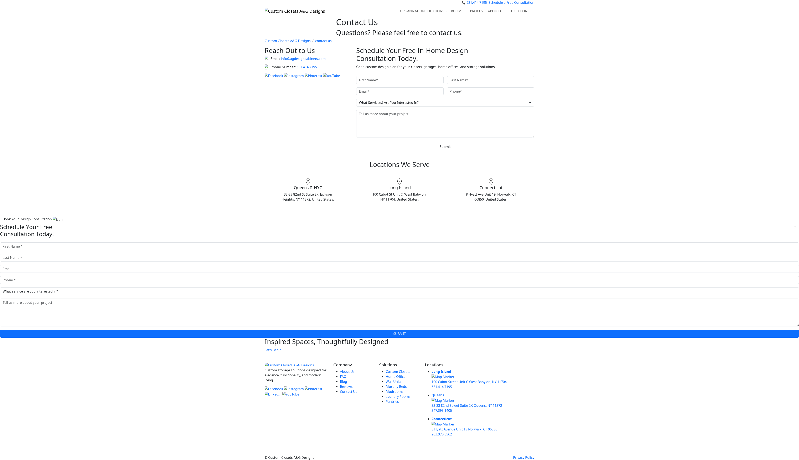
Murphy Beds (396, 386)
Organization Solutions (422, 11)
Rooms (457, 11)
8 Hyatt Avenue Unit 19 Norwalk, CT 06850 (464, 429)
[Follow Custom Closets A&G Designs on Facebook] (274, 75)
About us (496, 11)
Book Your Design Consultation (28, 219)
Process (477, 11)
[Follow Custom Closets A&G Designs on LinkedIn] (273, 394)
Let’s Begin (273, 350)
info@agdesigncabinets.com (303, 58)
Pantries (392, 401)
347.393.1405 (442, 410)
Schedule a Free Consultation (511, 2)
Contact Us (348, 391)
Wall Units (394, 381)
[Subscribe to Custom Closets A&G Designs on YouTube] (331, 75)
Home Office (396, 376)
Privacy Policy (523, 457)
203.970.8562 (442, 434)
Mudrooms (394, 391)
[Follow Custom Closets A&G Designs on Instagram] (294, 75)
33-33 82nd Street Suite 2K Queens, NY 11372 (467, 405)
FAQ (343, 376)
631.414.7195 (474, 2)
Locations (520, 11)
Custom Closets (398, 371)
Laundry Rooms (398, 396)
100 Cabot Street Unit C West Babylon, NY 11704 (469, 381)
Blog (343, 381)
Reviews (346, 386)
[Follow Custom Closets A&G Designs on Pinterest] (314, 75)
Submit (445, 146)
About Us (347, 371)
